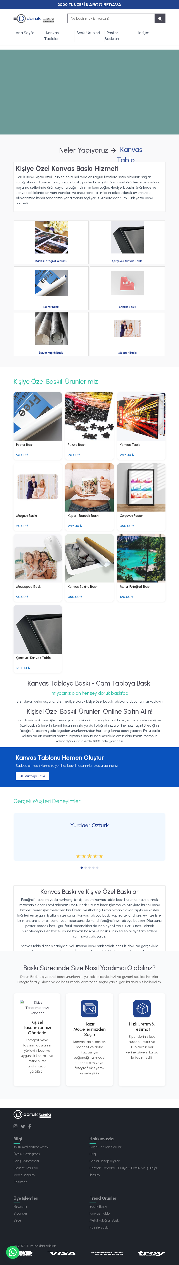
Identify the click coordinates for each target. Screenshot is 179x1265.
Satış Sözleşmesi (26, 1161)
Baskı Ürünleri (88, 32)
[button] (12, 1252)
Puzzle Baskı (99, 1227)
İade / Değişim (24, 1175)
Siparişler (21, 1213)
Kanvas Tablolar (51, 35)
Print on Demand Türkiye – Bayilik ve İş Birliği (123, 1168)
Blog (93, 1154)
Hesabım (20, 1206)
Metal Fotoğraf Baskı (105, 1220)
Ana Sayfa (25, 32)
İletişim (143, 32)
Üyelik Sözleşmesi (27, 1154)
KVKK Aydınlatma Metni (31, 1147)
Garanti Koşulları (26, 1168)
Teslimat (20, 1182)
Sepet (18, 1220)
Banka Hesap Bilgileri (105, 1161)
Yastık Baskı (98, 1206)
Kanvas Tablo (100, 1213)
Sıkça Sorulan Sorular (106, 1147)
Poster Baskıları (112, 35)
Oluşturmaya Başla (32, 776)
